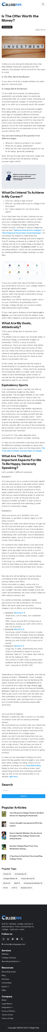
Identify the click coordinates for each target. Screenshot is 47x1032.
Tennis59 (7, 874)
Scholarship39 (20, 874)
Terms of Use (7, 1015)
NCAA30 (6, 883)
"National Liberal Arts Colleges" (27, 230)
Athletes (5, 954)
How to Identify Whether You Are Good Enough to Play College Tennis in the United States (26, 836)
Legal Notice (7, 1004)
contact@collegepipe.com (14, 944)
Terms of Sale (7, 1018)
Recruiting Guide (9, 972)
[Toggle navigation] (43, 4)
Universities (7, 983)
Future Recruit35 (27, 878)
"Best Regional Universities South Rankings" (22, 233)
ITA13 (5, 888)
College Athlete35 (10, 878)
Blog (3, 975)
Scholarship (7, 27)
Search (23, 796)
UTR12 (14, 888)
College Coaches (9, 958)
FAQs (4, 990)
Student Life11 (26, 888)
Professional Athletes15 (33, 883)
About (4, 1000)
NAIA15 (17, 883)
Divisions (5, 979)
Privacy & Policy (8, 1011)
